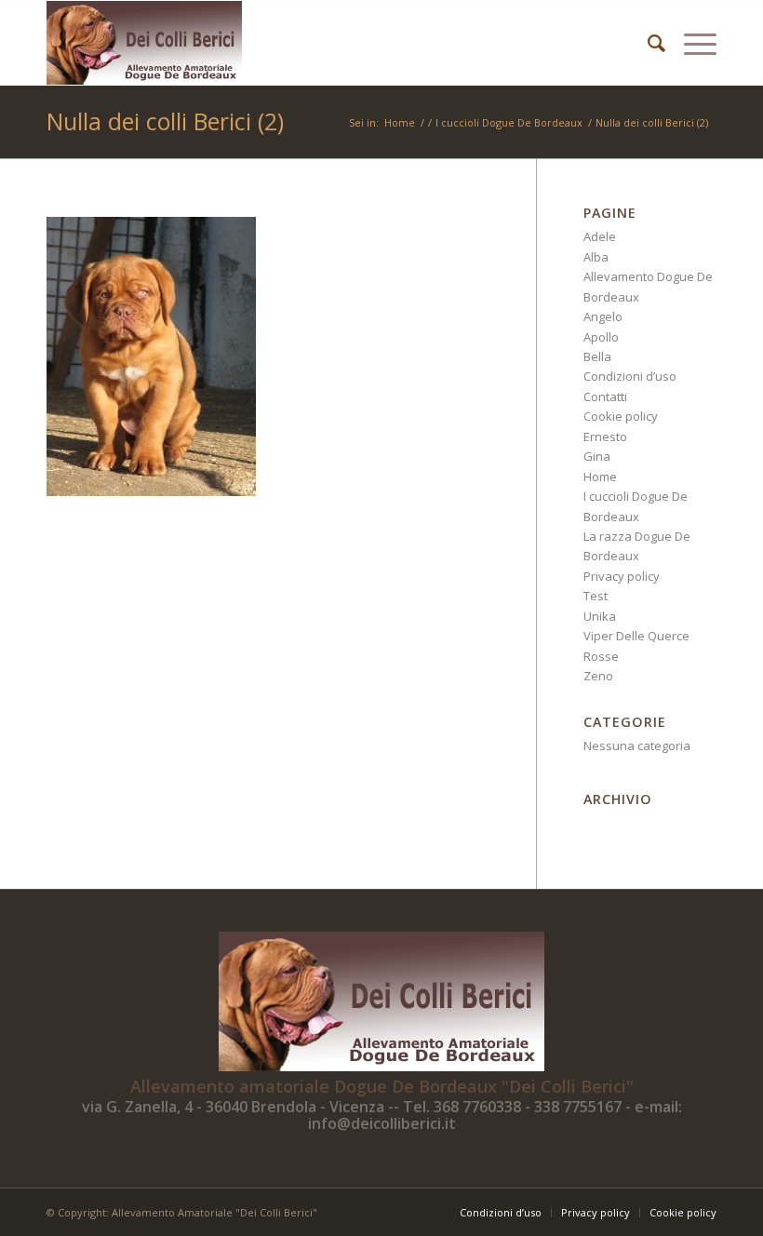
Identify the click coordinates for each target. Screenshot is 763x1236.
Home (600, 476)
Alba (596, 257)
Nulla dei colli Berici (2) (165, 121)
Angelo (602, 316)
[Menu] (690, 43)
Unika (599, 616)
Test (595, 595)
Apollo (601, 337)
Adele (599, 236)
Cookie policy (620, 416)
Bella (597, 356)
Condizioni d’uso (629, 376)
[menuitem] (647, 43)
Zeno (598, 675)
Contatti (605, 396)
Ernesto (605, 436)
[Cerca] (647, 43)
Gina (596, 456)
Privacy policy (621, 576)
